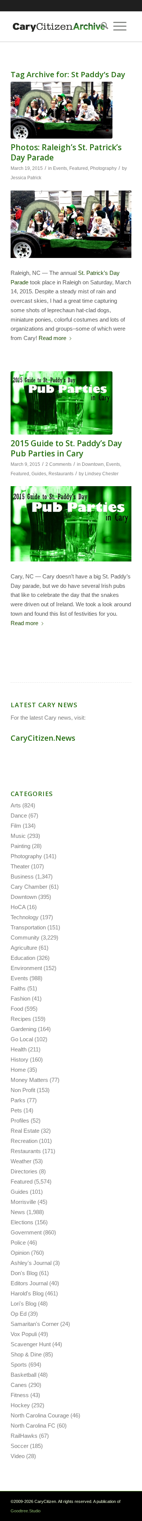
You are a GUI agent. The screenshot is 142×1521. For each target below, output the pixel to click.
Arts (16, 805)
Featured (78, 168)
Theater (20, 866)
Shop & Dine (26, 1354)
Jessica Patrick (26, 177)
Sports (19, 1364)
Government (26, 1232)
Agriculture (24, 947)
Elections (22, 1222)
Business (22, 876)
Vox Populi (24, 1334)
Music (18, 836)
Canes (19, 1385)
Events (60, 168)
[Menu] (119, 26)
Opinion (20, 1252)
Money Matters (29, 1080)
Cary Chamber (29, 886)
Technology (25, 917)
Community (25, 937)
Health (19, 1049)
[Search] (102, 26)
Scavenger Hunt (31, 1344)
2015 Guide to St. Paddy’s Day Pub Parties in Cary (66, 448)
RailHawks (24, 1436)
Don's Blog (24, 1273)
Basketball (23, 1374)
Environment (26, 968)
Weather (21, 1161)
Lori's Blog (23, 1303)
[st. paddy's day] (61, 403)
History (19, 1059)
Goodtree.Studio (26, 1511)
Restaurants (60, 473)
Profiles (20, 1120)
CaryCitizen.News (43, 738)
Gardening (23, 1029)
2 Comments (58, 464)
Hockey (20, 1405)
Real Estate (25, 1130)
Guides (38, 473)
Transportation (28, 927)
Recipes (21, 1019)
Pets (16, 1110)
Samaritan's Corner (35, 1324)
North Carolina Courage (40, 1415)
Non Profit (23, 1090)
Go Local (22, 1039)
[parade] (61, 110)
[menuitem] (102, 26)
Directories (24, 1171)
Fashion (20, 998)
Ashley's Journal (31, 1263)
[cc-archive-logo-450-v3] (59, 26)
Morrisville (23, 1202)
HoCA (18, 907)
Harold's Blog (27, 1293)
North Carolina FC (33, 1425)
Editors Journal (29, 1283)
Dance (19, 815)
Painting (20, 846)
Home (18, 1069)
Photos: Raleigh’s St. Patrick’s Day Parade (66, 152)
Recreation (24, 1141)
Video (18, 1456)
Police (18, 1242)
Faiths (18, 988)
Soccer (19, 1446)
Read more (52, 338)
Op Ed (19, 1313)
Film (16, 825)
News (18, 1212)
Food (17, 1008)
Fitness (20, 1395)
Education (23, 958)
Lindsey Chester (102, 473)
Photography (103, 168)
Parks (18, 1100)
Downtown (93, 464)
